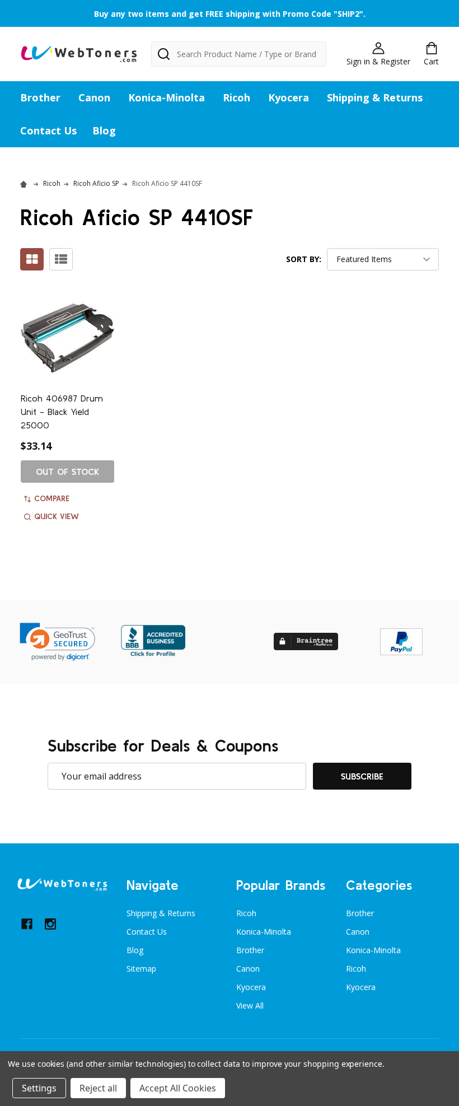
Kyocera (288, 97)
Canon (94, 97)
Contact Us (48, 130)
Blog (104, 130)
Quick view (56, 516)
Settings (39, 1088)
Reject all (98, 1088)
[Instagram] (50, 924)
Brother (40, 97)
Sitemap (141, 968)
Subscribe (362, 776)
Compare (51, 498)
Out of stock (67, 471)
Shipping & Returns (375, 97)
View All (250, 1005)
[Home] (25, 183)
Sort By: (303, 259)
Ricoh (236, 97)
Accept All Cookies (177, 1088)
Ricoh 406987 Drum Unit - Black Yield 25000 (62, 411)
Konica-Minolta (166, 97)
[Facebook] (27, 924)
